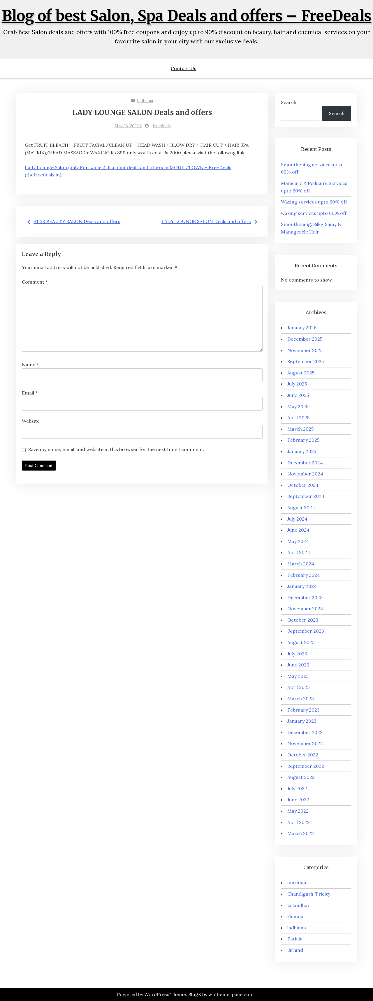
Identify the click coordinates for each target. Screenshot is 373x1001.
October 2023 (302, 620)
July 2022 (297, 788)
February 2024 (303, 575)
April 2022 (298, 822)
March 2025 (300, 429)
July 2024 (297, 519)
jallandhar (298, 905)
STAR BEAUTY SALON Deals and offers (77, 221)
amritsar (297, 882)
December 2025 (304, 339)
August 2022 (301, 777)
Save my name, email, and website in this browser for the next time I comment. (116, 449)
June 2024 (298, 530)
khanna (295, 916)
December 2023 (305, 597)
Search (288, 102)
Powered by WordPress (143, 994)
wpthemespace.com (231, 994)
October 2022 (302, 755)
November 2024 (305, 474)
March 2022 (300, 833)
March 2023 (300, 698)
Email (30, 393)
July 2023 (297, 654)
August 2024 (301, 507)
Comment (35, 282)
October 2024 (303, 485)
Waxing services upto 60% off (314, 202)
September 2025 (305, 361)
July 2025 (297, 384)
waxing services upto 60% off (313, 213)
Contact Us (183, 68)
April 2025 (298, 417)
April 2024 (298, 552)
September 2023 (305, 631)
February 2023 (303, 710)
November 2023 (305, 608)
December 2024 (305, 463)
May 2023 (298, 676)
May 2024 (298, 541)
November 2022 (305, 743)
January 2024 (302, 586)
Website (31, 421)
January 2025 (301, 451)
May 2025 (297, 406)
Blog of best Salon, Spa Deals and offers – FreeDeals (187, 16)
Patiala (294, 939)
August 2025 (300, 373)
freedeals (162, 125)
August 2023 (301, 642)
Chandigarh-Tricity (308, 894)
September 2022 (305, 766)
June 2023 (298, 665)
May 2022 (298, 811)
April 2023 (298, 687)
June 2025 (298, 395)
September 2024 (305, 496)
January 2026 (301, 327)
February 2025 (303, 440)
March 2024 (300, 564)
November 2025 (305, 350)
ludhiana (145, 100)
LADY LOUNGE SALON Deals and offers (206, 221)
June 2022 (298, 799)
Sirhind (295, 950)
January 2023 (301, 721)
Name (30, 364)
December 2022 (305, 732)
